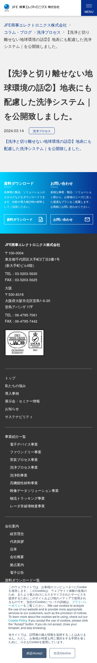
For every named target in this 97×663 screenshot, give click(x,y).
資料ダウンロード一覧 (22, 579)
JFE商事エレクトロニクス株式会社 (35, 25)
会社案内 (12, 525)
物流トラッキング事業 (27, 498)
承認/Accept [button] (34, 653)
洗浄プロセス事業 (24, 467)
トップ (10, 377)
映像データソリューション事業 (34, 490)
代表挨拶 (17, 541)
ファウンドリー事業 (25, 451)
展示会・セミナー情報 (22, 400)
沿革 (13, 548)
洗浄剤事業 (18, 475)
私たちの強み (15, 385)
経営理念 (17, 533)
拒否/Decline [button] (62, 653)
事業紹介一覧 (15, 436)
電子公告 (17, 572)
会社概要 (17, 556)
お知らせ (12, 408)
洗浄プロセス (42, 131)
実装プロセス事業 (24, 459)
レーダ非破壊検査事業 (27, 505)
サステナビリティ (19, 416)
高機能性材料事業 (24, 482)
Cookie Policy (17, 620)
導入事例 (12, 393)
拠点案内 (17, 564)
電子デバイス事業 (24, 444)
